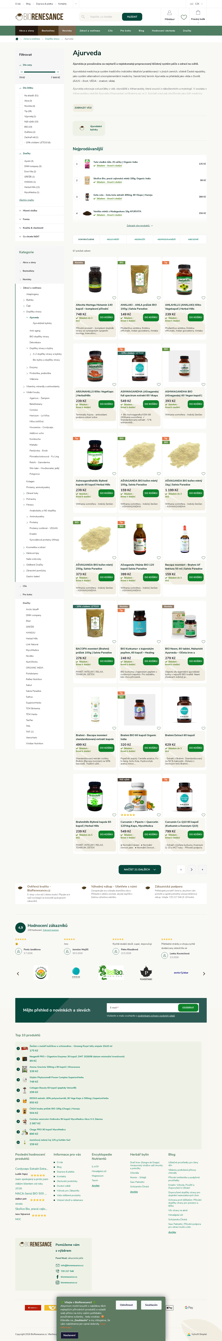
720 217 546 (67, 1271)
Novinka (29, 106)
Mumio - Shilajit (138, 1177)
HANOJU (29, 182)
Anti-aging (35, 330)
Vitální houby (33, 392)
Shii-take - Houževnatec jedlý (44, 468)
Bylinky (29, 299)
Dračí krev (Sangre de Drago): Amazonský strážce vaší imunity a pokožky (146, 1165)
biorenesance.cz (69, 1276)
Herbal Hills (31, 187)
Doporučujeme (86, 239)
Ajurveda (34, 317)
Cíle (25, 586)
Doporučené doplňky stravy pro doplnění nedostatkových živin (184, 1194)
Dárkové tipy (32, 553)
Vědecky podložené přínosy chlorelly (182, 1171)
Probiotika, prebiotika (40, 373)
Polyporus (35, 474)
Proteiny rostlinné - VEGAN (44, 528)
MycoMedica (31, 192)
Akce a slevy (29, 262)
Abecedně (193, 239)
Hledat (132, 17)
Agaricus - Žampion (40, 398)
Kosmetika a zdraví (35, 547)
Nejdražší (140, 239)
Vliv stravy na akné (177, 1210)
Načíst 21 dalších (137, 869)
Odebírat (188, 1007)
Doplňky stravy (33, 311)
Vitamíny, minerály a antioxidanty (42, 386)
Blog (28, 3)
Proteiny (34, 522)
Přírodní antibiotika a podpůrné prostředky (184, 1179)
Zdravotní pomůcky (36, 570)
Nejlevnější (113, 239)
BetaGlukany (36, 404)
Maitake (33, 444)
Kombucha (35, 439)
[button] (202, 973)
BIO (28, 126)
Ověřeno (29, 132)
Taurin (95, 1180)
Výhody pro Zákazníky (68, 1190)
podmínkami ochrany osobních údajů (156, 1015)
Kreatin (33, 533)
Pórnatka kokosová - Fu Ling (44, 456)
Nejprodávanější (167, 239)
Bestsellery (28, 270)
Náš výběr (31, 121)
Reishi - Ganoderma (40, 462)
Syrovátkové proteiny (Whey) (44, 539)
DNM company (32, 166)
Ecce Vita (29, 171)
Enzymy (34, 367)
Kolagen (30, 481)
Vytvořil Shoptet (199, 1334)
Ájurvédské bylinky (42, 323)
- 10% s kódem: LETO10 (37, 142)
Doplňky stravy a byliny (41, 348)
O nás (18, 3)
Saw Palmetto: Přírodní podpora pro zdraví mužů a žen (184, 1226)
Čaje (28, 305)
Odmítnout (126, 1305)
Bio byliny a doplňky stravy (46, 359)
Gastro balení (33, 576)
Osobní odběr (64, 1185)
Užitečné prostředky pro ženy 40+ (183, 1164)
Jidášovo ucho (37, 433)
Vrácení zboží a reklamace (70, 1200)
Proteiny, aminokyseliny (38, 487)
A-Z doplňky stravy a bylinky (47, 354)
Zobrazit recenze (51, 930)
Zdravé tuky (32, 493)
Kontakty (62, 3)
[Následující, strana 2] (191, 869)
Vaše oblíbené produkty (69, 1195)
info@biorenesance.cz (72, 1265)
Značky (26, 603)
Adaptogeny (32, 294)
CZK (197, 3)
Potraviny (31, 499)
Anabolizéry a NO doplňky (43, 510)
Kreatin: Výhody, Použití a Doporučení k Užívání (181, 1186)
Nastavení (69, 1335)
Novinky (27, 279)
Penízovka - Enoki (39, 450)
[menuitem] (26, 31)
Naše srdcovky (33, 559)
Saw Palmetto (137, 1182)
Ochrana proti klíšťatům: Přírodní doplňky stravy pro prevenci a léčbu (184, 1202)
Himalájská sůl (99, 1171)
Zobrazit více (83, 107)
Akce (27, 100)
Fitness (30, 504)
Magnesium (98, 1175)
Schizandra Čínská (139, 1186)
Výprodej (29, 116)
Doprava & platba (44, 3)
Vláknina (34, 379)
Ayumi (28, 161)
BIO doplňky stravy (39, 336)
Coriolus (34, 409)
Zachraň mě (31, 137)
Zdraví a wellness (32, 287)
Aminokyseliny (37, 516)
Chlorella (134, 1172)
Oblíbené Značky (34, 564)
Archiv (95, 1185)
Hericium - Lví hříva (39, 415)
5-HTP (95, 1166)
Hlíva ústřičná (36, 421)
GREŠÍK (29, 176)
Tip (27, 111)
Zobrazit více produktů (138, 225)
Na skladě (31, 95)
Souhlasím (151, 1305)
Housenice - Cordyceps (41, 427)
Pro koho (27, 594)
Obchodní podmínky (67, 1181)
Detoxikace (35, 342)
